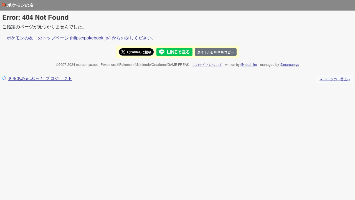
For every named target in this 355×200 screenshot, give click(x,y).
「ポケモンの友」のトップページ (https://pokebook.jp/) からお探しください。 (79, 37)
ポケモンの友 (20, 5)
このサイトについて (207, 64)
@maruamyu (289, 64)
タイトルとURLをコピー (215, 51)
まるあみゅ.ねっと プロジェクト (40, 78)
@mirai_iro (248, 64)
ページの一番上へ (335, 78)
